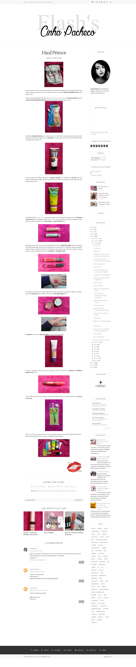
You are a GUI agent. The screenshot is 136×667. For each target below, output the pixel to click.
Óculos (99, 597)
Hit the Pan (103, 606)
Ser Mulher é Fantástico (98, 409)
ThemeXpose (37, 656)
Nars (105, 595)
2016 (93, 234)
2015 (93, 236)
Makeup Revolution (101, 539)
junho (95, 349)
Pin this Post (71, 486)
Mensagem (49, 2)
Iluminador (102, 575)
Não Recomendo (103, 589)
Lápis (98, 586)
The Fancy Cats (40, 217)
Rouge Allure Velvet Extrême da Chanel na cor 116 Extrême (104, 195)
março (95, 356)
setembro (96, 342)
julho (95, 347)
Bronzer (93, 595)
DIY (102, 567)
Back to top (107, 656)
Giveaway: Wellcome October (102, 340)
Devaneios (99, 550)
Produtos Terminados (97, 592)
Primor (66, 491)
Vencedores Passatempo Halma (102, 275)
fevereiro (96, 358)
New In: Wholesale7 (99, 337)
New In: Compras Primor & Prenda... (74, 533)
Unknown (33, 588)
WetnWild (101, 553)
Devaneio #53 (97, 318)
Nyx (92, 550)
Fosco (93, 619)
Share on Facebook (39, 486)
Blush (93, 559)
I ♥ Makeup (94, 575)
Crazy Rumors (49, 491)
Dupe (106, 581)
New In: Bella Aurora (99, 264)
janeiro (96, 360)
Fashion (93, 556)
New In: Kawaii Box (99, 305)
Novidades (94, 581)
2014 (93, 362)
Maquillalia (95, 572)
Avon (98, 534)
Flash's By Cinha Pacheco (96, 171)
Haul (55, 491)
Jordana (100, 617)
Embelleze (102, 614)
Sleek (74, 491)
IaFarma (93, 617)
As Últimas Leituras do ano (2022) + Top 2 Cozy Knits (99, 405)
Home (25, 2)
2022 (93, 227)
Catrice (101, 537)
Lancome (105, 608)
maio (95, 351)
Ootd (92, 611)
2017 (93, 232)
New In (93, 534)
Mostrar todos (108, 428)
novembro (97, 241)
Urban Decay (95, 584)
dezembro (96, 238)
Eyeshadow (94, 606)
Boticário (94, 578)
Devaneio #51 (97, 326)
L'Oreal (107, 617)
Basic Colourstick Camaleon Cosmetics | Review (99, 419)
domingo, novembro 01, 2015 (37, 571)
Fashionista (102, 564)
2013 (93, 365)
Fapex (105, 559)
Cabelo (93, 567)
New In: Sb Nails (98, 286)
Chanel (106, 597)
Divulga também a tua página (96, 175)
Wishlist (105, 556)
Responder (81, 562)
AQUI (52, 219)
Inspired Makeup (96, 608)
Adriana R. (34, 548)
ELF (98, 567)
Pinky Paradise (100, 611)
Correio (93, 545)
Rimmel (70, 491)
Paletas (101, 570)
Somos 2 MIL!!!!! (98, 283)
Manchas (94, 622)
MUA (92, 539)
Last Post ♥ (33, 599)
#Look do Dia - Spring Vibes (99, 425)
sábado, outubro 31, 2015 (36, 551)
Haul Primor (49, 532)
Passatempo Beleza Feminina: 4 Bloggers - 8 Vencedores (103, 488)
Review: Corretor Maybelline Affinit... (31, 533)
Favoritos (94, 589)
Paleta (102, 600)
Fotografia (94, 600)
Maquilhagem (95, 548)
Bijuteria (102, 561)
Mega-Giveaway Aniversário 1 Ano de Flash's (103, 441)
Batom (106, 528)
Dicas (99, 595)
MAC (108, 561)
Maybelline (60, 491)
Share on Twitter (56, 486)
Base (102, 572)
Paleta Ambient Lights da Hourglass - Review (104, 203)
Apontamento (95, 531)
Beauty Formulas (40, 491)
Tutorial (99, 559)
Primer (93, 597)
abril (95, 353)
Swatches (104, 531)
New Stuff (94, 537)
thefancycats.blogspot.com (38, 560)
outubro (96, 243)
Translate (103, 160)
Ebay (100, 578)
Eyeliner (93, 564)
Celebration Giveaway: (103, 471)
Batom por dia (104, 542)
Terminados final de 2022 (98, 410)
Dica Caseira (101, 603)
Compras (103, 548)
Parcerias (41, 2)
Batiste (103, 584)
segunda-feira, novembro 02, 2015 (38, 590)
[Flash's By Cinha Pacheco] (91, 173)
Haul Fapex (97, 251)
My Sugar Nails (96, 423)
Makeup (99, 528)
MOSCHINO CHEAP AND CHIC (100, 414)
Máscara (93, 570)
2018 (93, 229)
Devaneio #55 (97, 248)
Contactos (32, 2)
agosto (95, 344)
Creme (101, 581)
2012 (93, 367)
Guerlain (99, 619)
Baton (93, 586)
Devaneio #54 (97, 267)
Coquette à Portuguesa (98, 413)
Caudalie (94, 614)
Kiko (105, 550)
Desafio (100, 545)
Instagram (94, 542)
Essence (104, 534)
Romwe (93, 603)
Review (93, 528)
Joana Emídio (35, 569)
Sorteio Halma (98, 334)
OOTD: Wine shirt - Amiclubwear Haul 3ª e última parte (100, 295)
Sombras (93, 553)
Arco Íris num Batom (98, 417)
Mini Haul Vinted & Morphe (103, 187)
